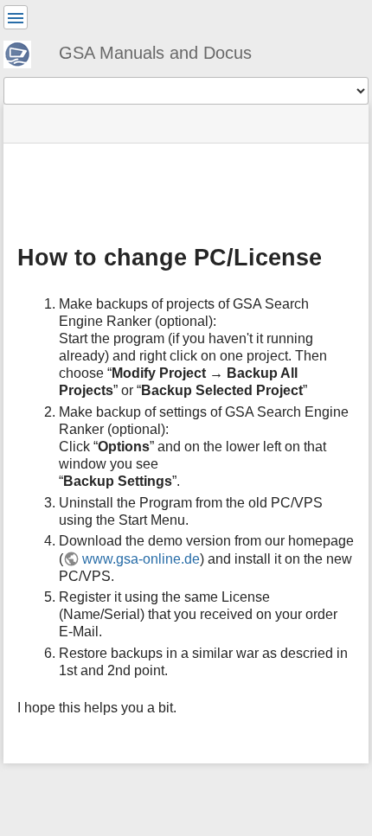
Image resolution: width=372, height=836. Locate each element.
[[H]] (24, 52)
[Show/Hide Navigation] (15, 17)
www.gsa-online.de (141, 559)
